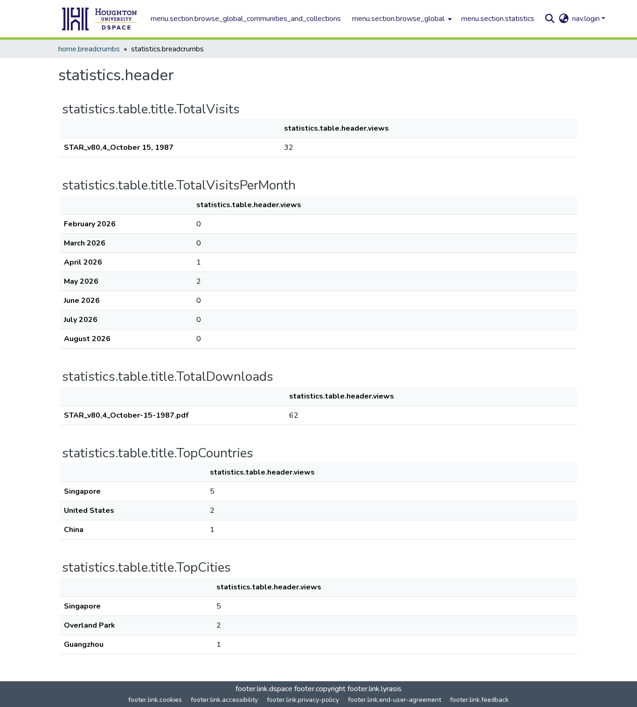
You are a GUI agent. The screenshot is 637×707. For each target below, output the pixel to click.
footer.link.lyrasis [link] (374, 689)
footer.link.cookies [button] (155, 699)
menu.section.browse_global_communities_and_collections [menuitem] (246, 19)
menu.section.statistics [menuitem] (497, 19)
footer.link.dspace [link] (263, 689)
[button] (99, 19)
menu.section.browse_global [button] (398, 19)
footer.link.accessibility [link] (224, 699)
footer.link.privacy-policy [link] (303, 699)
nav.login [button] (587, 19)
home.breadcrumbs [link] (89, 49)
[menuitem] (401, 18)
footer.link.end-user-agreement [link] (394, 699)
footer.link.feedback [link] (479, 699)
